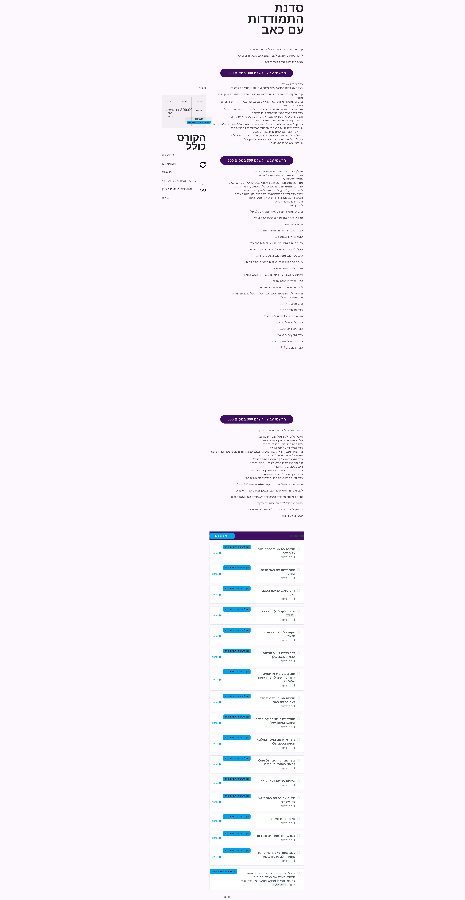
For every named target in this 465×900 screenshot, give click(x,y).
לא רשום (198, 119)
